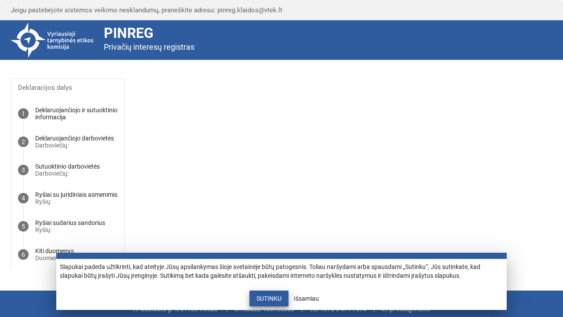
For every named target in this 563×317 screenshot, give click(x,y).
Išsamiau (306, 298)
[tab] (67, 114)
